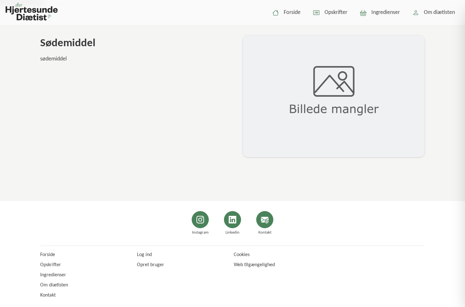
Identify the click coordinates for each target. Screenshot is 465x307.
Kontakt (48, 295)
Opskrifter (50, 264)
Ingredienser (53, 275)
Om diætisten (54, 285)
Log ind (144, 254)
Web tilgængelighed (254, 264)
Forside (47, 254)
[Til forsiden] (31, 13)
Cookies (242, 254)
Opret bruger (150, 264)
